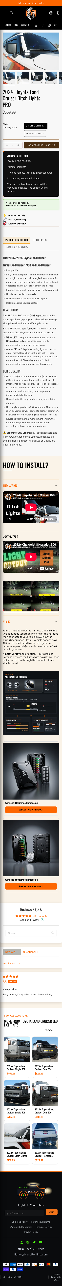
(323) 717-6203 (35, 1248)
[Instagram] (21, 1242)
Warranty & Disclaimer (21, 1226)
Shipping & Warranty (16, 247)
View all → (51, 1030)
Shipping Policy (19, 1221)
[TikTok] (34, 1242)
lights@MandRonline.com (31, 1254)
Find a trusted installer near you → (22, 205)
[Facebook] (28, 1242)
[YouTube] (40, 1242)
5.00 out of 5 (40, 915)
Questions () (30, 951)
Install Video (10, 485)
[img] (11, 976)
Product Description (16, 240)
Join (51, 1211)
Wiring (6, 622)
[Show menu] (4, 13)
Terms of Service (44, 1226)
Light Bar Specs (40, 240)
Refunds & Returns (40, 1221)
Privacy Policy (31, 1231)
